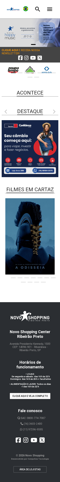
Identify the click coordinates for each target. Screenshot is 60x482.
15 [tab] (23, 282)
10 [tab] (26, 277)
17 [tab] (36, 282)
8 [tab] (30, 77)
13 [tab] (46, 277)
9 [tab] (36, 77)
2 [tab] (20, 72)
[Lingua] (26, 9)
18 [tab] (43, 282)
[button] (30, 52)
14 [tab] (53, 277)
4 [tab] (33, 72)
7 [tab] (53, 72)
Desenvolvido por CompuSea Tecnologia (30, 459)
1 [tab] (33, 44)
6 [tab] (46, 72)
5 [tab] (40, 72)
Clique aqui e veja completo (30, 396)
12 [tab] (40, 277)
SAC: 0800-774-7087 (32, 418)
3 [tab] (26, 72)
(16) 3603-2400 (32, 423)
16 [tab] (30, 282)
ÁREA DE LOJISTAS (30, 469)
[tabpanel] (30, 32)
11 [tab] (33, 277)
